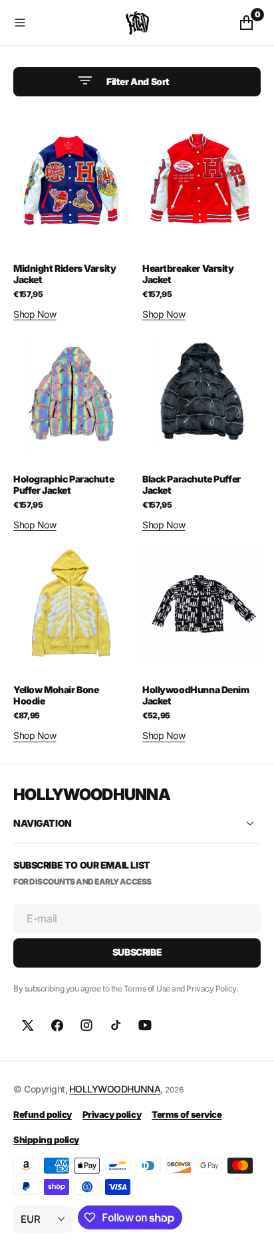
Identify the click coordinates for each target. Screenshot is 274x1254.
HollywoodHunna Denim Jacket (195, 695)
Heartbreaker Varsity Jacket (188, 273)
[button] (66, 22)
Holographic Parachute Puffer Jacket (63, 484)
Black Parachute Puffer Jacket (191, 484)
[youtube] (145, 1025)
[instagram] (86, 1025)
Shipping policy (46, 1139)
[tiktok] (115, 1025)
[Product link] (72, 182)
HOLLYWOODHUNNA (114, 1089)
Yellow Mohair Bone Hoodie (55, 695)
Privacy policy (111, 1114)
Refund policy (42, 1114)
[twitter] (28, 1025)
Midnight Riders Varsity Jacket (64, 273)
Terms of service (186, 1114)
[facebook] (57, 1025)
